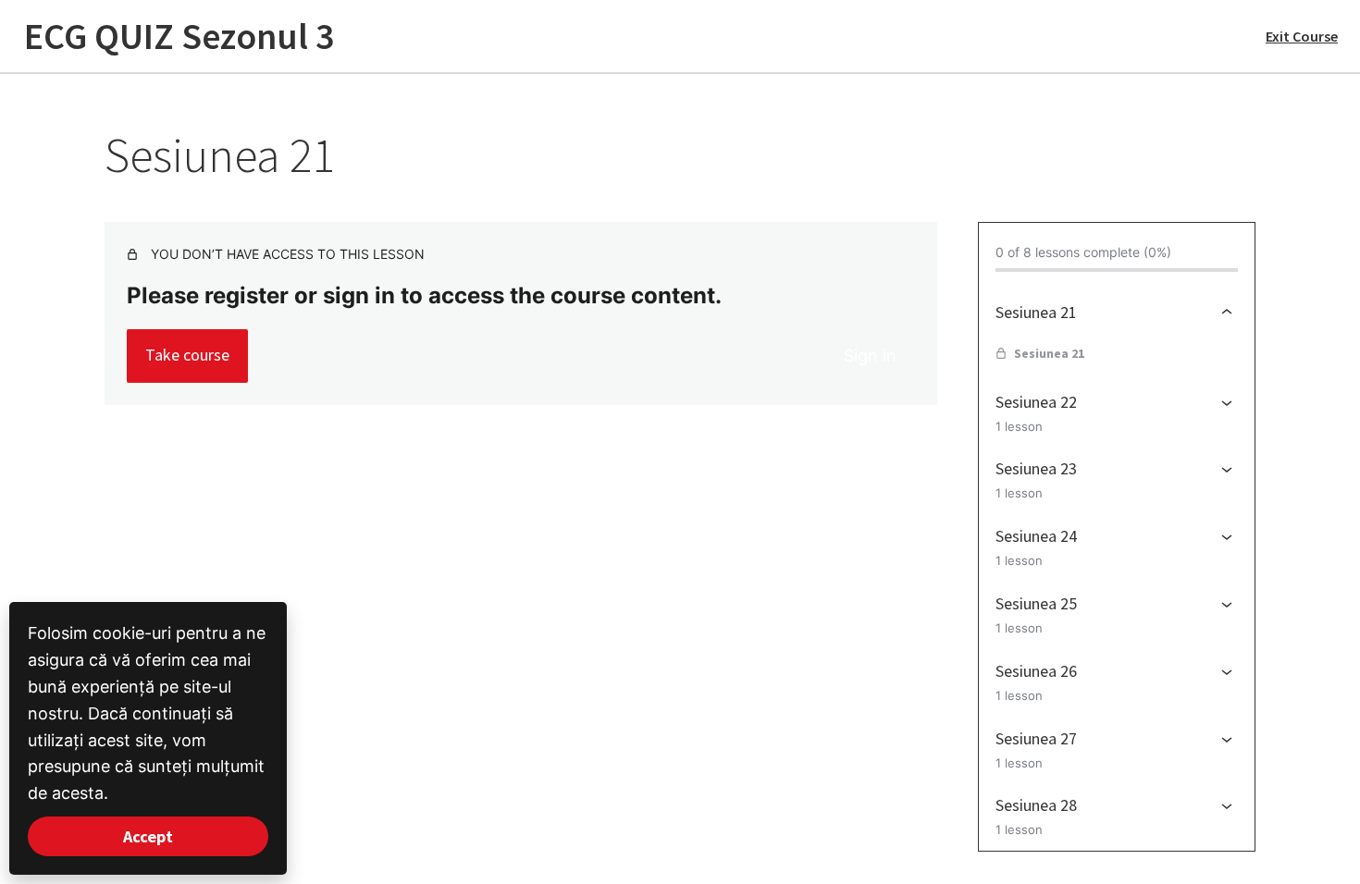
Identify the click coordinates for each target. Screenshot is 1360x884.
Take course (187, 354)
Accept (148, 836)
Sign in (870, 355)
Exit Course (1302, 36)
